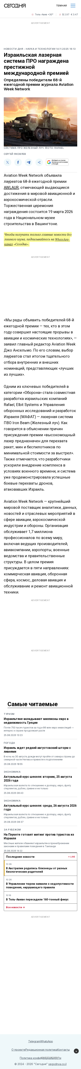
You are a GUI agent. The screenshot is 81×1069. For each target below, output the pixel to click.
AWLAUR (11, 187)
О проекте (18, 1049)
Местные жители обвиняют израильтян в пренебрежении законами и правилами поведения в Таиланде (36, 845)
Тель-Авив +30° (44, 14)
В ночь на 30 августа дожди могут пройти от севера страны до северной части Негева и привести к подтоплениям (39, 758)
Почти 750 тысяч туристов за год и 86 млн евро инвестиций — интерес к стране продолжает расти (39, 729)
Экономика (12, 771)
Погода (9, 742)
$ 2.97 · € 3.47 (70, 14)
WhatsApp (46, 1041)
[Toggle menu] (73, 5)
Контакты (63, 1049)
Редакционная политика (41, 1049)
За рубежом (12, 829)
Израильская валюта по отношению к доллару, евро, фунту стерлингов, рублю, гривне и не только (37, 787)
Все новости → (15, 907)
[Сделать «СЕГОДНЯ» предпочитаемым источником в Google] (57, 162)
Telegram (34, 1041)
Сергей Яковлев (15, 154)
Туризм (9, 714)
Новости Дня (14, 48)
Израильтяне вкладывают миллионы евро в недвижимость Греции (36, 720)
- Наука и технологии (40, 48)
